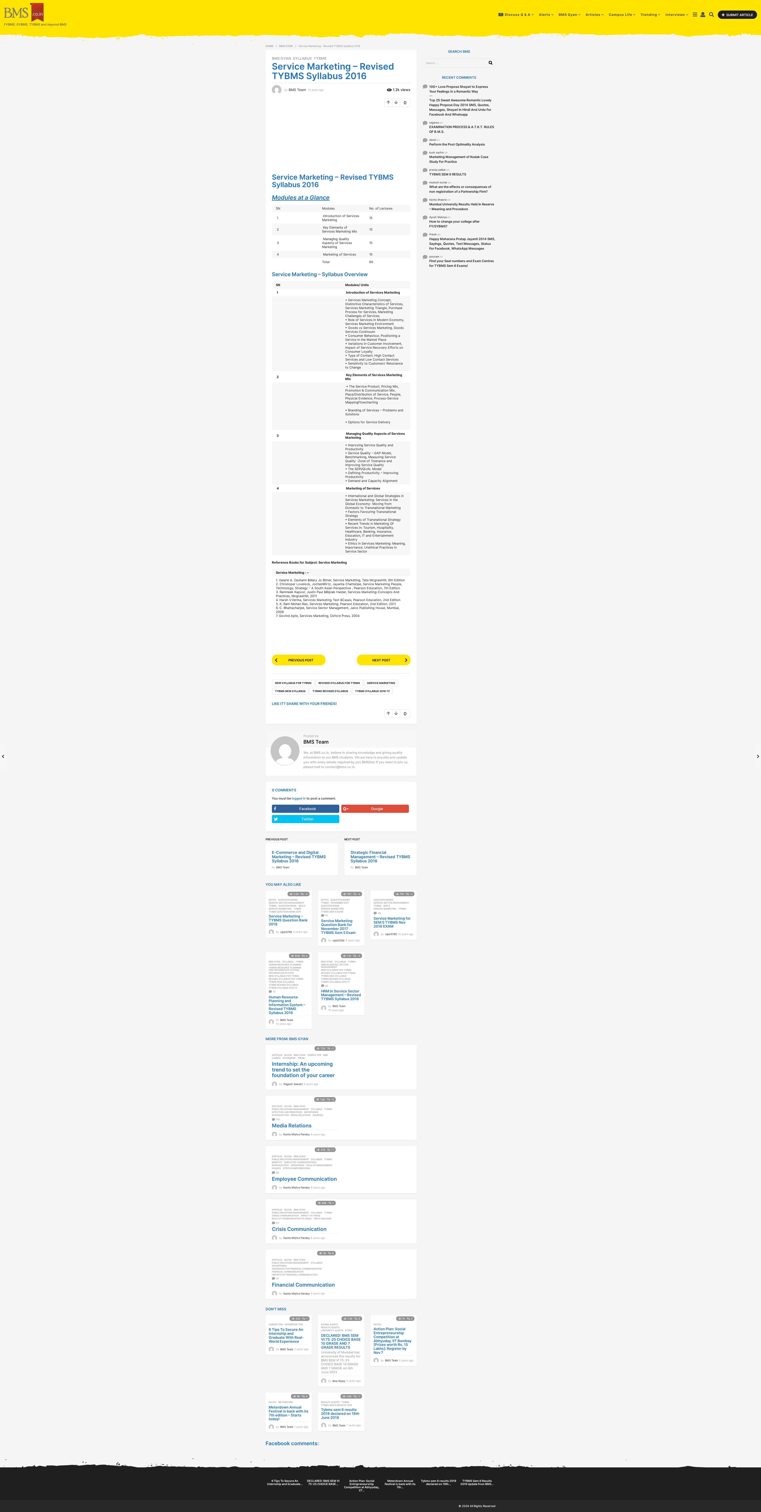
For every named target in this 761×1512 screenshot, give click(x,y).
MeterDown (285, 1402)
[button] (694, 15)
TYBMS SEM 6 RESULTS (447, 174)
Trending (649, 15)
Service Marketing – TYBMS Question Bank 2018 (288, 920)
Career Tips (314, 1055)
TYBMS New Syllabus (290, 691)
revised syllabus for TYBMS (339, 683)
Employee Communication (300, 1162)
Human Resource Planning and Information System (285, 968)
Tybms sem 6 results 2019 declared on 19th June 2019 (340, 1414)
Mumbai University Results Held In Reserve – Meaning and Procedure (461, 206)
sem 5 (301, 906)
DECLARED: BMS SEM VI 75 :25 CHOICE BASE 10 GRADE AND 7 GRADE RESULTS (341, 1341)
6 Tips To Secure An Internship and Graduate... (285, 1482)
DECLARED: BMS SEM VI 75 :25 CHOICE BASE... (323, 1482)
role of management (319, 1165)
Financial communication (287, 1272)
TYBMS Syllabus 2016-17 (372, 691)
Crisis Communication (299, 1229)
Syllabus (302, 58)
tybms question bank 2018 (285, 912)
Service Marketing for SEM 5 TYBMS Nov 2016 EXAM (392, 922)
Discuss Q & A (518, 15)
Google (377, 809)
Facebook (307, 809)
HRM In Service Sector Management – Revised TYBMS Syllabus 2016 (341, 995)
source (276, 1168)
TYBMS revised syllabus (330, 691)
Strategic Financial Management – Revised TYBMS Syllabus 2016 (380, 856)
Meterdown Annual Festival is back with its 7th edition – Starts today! (288, 1413)
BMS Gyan (568, 15)
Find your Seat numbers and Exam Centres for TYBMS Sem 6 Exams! (461, 263)
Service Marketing (381, 683)
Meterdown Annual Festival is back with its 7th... (400, 1484)
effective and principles (287, 1112)
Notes (272, 900)
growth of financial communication (294, 1275)
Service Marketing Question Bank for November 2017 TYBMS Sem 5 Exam (338, 927)
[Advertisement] (305, 138)
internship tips (294, 1324)
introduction (280, 1115)
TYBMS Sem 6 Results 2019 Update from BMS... (477, 1482)
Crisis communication (285, 1215)
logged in (299, 798)
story (349, 1330)
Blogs (288, 1055)
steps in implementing (296, 1168)
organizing (297, 1165)
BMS (325, 1055)
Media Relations (301, 1115)
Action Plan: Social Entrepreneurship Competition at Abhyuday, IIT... (361, 1485)
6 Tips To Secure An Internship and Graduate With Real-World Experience (286, 1335)
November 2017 (340, 903)
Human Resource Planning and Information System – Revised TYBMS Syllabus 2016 (287, 1005)
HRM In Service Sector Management (334, 965)
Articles (593, 15)
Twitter (307, 819)
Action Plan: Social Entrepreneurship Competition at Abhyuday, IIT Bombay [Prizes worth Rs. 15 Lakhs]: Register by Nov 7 (392, 1341)
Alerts (544, 15)
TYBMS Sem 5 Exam (332, 912)
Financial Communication (303, 1285)
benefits (277, 1162)
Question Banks (288, 900)
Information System (281, 973)
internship (289, 1058)
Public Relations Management (290, 1109)
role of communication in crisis (292, 1218)
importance (311, 1112)
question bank (287, 906)
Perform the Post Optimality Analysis (457, 144)
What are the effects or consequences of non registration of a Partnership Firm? (460, 189)
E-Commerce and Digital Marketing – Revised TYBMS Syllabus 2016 (299, 856)
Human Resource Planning (285, 964)
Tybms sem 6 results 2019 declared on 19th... (438, 1482)
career (276, 1058)
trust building (322, 1218)
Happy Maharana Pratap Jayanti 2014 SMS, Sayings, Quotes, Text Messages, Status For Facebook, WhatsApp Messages (462, 243)
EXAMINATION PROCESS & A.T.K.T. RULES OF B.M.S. (461, 129)
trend (301, 1058)
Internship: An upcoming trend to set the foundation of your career (303, 1069)
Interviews (675, 15)
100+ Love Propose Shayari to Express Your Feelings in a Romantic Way (458, 89)
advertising (279, 1266)
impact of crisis (310, 1215)
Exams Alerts (329, 1324)
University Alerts (332, 1330)
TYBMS (320, 58)
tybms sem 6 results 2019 (336, 1405)
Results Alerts (330, 1327)
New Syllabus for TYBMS (293, 683)
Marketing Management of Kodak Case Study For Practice (458, 159)
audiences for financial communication (297, 1269)
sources (318, 1115)
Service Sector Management (286, 903)
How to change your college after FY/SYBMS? (454, 223)
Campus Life (620, 15)
